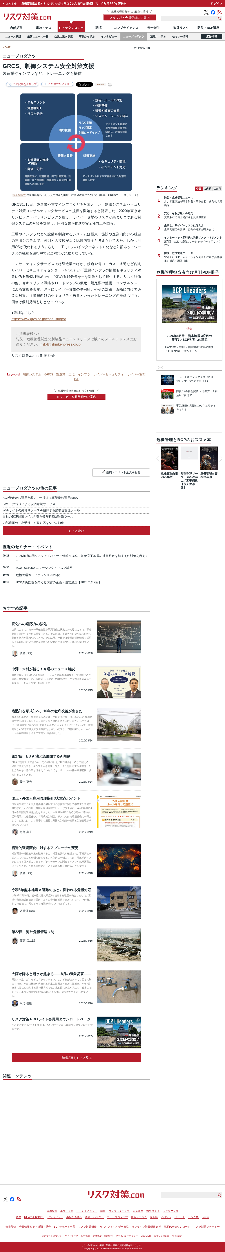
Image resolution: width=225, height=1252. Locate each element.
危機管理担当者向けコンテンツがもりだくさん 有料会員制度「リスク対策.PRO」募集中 (74, 3)
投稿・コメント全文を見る (123, 472)
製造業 (60, 374)
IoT (76, 379)
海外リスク (181, 27)
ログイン (216, 3)
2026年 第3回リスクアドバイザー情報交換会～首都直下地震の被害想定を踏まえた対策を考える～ (82, 558)
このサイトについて (52, 1236)
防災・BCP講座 (208, 27)
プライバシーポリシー (127, 1236)
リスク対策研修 (87, 1226)
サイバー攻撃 (136, 374)
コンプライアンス (126, 27)
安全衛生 (153, 27)
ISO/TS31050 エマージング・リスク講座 (44, 567)
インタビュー (109, 36)
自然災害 (16, 27)
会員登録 (10, 1226)
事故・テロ (43, 27)
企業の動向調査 (63, 36)
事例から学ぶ (87, 36)
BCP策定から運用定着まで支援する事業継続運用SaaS (40, 498)
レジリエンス (170, 1211)
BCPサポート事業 (64, 1226)
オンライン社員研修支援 (146, 1226)
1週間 (207, 188)
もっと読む (76, 531)
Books (205, 1217)
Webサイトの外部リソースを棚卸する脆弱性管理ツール (41, 510)
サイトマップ (71, 1236)
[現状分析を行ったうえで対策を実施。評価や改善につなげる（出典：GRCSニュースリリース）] (76, 189)
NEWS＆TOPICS (34, 1217)
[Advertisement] (76, 1127)
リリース (179, 1217)
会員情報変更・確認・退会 (35, 1226)
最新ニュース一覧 (37, 36)
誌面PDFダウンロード (177, 1226)
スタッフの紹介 (161, 1236)
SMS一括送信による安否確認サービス (29, 504)
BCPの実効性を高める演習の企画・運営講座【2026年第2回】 (59, 582)
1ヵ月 (217, 188)
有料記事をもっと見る (76, 1058)
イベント (166, 1217)
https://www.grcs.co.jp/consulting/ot (38, 319)
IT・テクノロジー (71, 27)
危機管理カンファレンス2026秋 (38, 575)
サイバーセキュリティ (108, 374)
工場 (72, 374)
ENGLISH (146, 1236)
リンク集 (193, 1217)
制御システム (32, 374)
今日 (198, 188)
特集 (18, 1217)
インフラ (84, 374)
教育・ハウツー (94, 1217)
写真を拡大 (19, 195)
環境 (99, 27)
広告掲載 (211, 36)
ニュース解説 (13, 36)
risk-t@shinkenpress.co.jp (60, 344)
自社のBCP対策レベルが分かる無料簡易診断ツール (38, 516)
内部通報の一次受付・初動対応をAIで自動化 (33, 523)
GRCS (48, 374)
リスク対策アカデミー (206, 1226)
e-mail (100, 84)
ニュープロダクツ (133, 36)
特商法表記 (177, 1236)
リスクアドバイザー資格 (114, 1226)
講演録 (154, 1217)
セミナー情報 (180, 36)
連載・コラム (158, 36)
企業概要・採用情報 (103, 1236)
